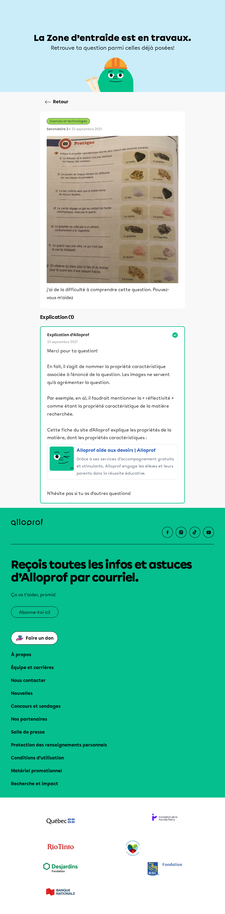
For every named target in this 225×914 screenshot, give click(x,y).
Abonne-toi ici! (34, 612)
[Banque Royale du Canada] (164, 869)
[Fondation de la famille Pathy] (164, 821)
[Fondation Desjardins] (60, 869)
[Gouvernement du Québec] (60, 821)
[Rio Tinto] (60, 848)
